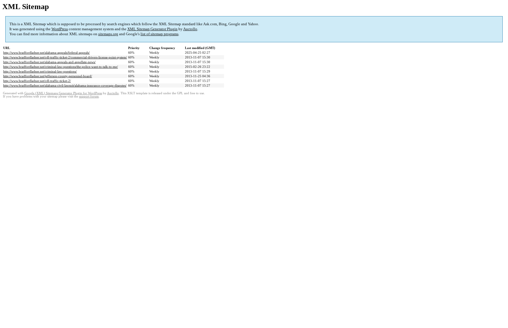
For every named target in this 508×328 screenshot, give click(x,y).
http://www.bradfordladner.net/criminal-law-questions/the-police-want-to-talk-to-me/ (60, 66)
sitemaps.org (108, 34)
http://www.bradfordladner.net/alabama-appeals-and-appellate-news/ (49, 62)
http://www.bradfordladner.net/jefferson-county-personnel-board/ (47, 76)
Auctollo (190, 29)
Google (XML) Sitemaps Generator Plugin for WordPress (63, 93)
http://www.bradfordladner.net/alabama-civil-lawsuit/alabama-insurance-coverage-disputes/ (64, 85)
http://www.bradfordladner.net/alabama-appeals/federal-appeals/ (46, 52)
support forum (89, 96)
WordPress (59, 29)
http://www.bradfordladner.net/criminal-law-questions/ (40, 71)
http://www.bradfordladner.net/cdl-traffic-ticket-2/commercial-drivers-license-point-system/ (65, 57)
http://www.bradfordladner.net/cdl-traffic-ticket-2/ (37, 81)
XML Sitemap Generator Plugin (152, 29)
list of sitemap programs (159, 34)
